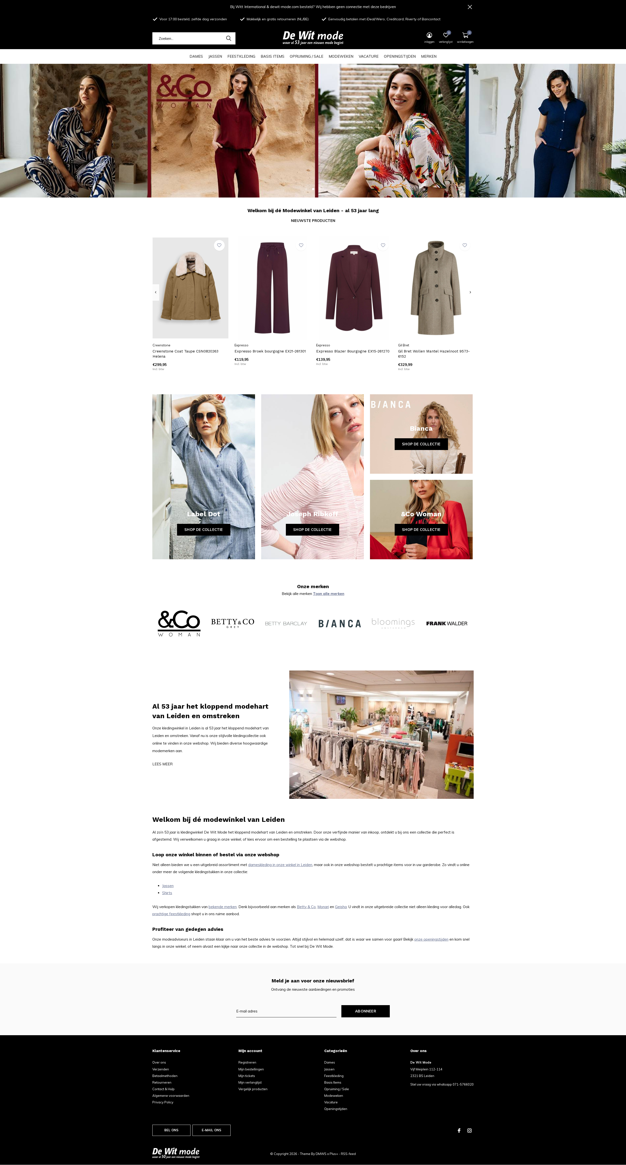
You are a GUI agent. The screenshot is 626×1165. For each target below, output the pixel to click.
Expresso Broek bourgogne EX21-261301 (270, 351)
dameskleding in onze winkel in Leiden (280, 864)
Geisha (341, 906)
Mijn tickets (246, 1076)
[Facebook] (459, 1130)
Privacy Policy (162, 1102)
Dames (196, 56)
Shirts (167, 892)
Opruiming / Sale (306, 56)
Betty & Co (306, 906)
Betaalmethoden (165, 1076)
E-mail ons (212, 1130)
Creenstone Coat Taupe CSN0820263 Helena (185, 354)
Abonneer (365, 1011)
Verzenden (160, 1069)
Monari (323, 906)
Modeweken (341, 56)
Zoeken (228, 38)
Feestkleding (241, 56)
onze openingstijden (431, 939)
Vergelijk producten (253, 1089)
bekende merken (223, 906)
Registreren (247, 1062)
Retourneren (161, 1082)
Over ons (159, 1062)
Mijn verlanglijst (250, 1082)
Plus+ (334, 1154)
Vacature (369, 56)
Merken (428, 56)
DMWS (321, 1154)
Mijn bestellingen (251, 1069)
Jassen (215, 56)
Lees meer (162, 764)
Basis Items (272, 56)
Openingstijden (400, 56)
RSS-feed (348, 1154)
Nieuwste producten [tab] (313, 220)
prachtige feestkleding (171, 914)
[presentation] (155, 292)
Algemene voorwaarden (170, 1096)
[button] (306, 189)
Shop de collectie (203, 529)
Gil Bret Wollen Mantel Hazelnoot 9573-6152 (434, 354)
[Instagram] (469, 1130)
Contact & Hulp (163, 1089)
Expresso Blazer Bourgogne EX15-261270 (353, 351)
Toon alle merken (328, 593)
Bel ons (171, 1130)
